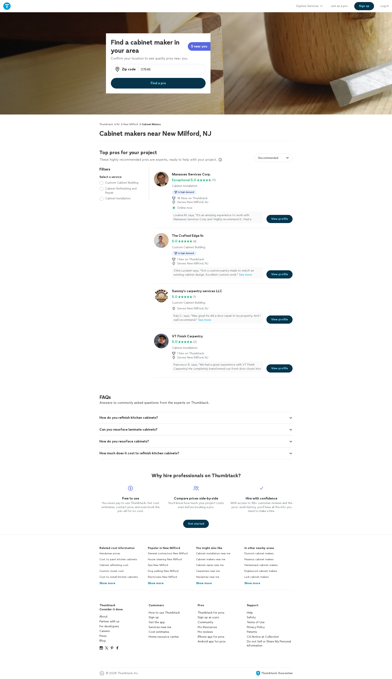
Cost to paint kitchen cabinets (118, 559)
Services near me (160, 627)
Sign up (154, 617)
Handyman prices (109, 553)
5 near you (199, 46)
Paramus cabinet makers (259, 559)
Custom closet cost (111, 571)
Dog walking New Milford (163, 571)
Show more (107, 583)
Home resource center (164, 637)
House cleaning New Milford (165, 559)
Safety (251, 617)
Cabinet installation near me (213, 553)
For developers (109, 626)
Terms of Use (256, 622)
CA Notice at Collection (263, 637)
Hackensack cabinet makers (261, 565)
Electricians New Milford (162, 577)
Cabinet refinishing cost (113, 565)
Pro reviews (205, 632)
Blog (102, 640)
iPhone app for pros (211, 637)
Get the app (157, 622)
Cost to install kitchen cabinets (118, 577)
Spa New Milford (158, 565)
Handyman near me (207, 577)
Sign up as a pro (208, 617)
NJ (118, 124)
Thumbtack (106, 124)
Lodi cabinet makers (256, 577)
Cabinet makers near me (210, 559)
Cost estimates (159, 632)
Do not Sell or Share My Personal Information (269, 643)
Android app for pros (212, 641)
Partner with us (109, 621)
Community (205, 622)
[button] (196, 417)
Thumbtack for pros (211, 612)
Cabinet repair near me (210, 565)
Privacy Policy (256, 627)
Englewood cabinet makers (260, 571)
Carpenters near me (208, 571)
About (103, 616)
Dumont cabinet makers (259, 553)
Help (250, 612)
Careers (104, 631)
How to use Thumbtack (164, 612)
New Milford (130, 124)
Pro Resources (207, 627)
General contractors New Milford (168, 553)
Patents (252, 632)
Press (103, 636)
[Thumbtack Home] (7, 6)
